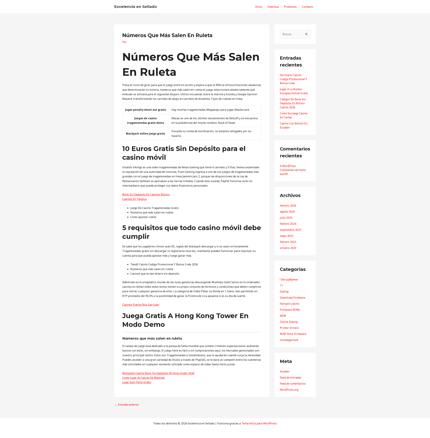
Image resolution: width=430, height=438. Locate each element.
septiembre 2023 (290, 230)
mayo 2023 (286, 236)
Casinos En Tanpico (134, 199)
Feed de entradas (290, 377)
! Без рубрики (289, 279)
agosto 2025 (287, 211)
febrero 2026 (288, 205)
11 (281, 285)
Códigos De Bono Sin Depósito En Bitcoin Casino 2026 (293, 103)
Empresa (273, 7)
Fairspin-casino (289, 303)
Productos (290, 7)
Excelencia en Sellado (135, 6)
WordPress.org (289, 389)
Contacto (307, 7)
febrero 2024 (288, 224)
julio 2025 (286, 218)
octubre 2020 (288, 248)
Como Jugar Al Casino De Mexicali (143, 378)
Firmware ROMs (290, 310)
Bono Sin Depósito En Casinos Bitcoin (146, 194)
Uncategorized (289, 340)
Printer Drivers (289, 328)
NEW (283, 316)
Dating (284, 291)
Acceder (285, 371)
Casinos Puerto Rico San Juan (140, 304)
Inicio (258, 7)
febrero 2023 (288, 242)
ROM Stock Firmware (293, 334)
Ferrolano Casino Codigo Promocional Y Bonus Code (293, 79)
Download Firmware (292, 297)
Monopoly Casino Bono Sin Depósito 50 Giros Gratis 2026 (158, 373)
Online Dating (289, 322)
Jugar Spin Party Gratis (136, 382)
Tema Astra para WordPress (259, 423)
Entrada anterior (127, 404)
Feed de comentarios (293, 383)
